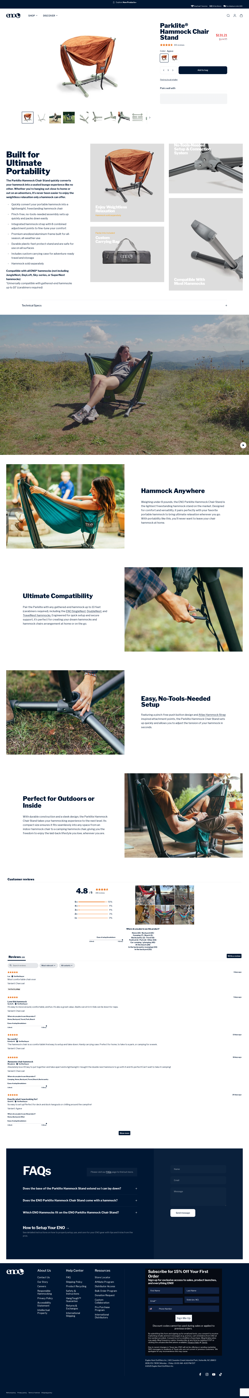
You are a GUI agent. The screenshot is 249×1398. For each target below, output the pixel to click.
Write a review (234, 956)
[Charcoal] (174, 58)
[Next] (145, 66)
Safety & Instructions (72, 1292)
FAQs (108, 1172)
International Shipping (73, 1314)
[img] (217, 6)
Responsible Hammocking (44, 1292)
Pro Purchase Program (102, 1309)
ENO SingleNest (76, 611)
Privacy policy (22, 1393)
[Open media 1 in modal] (87, 66)
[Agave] (164, 58)
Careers (41, 1286)
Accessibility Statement (44, 1304)
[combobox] (153, 1309)
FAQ (68, 1277)
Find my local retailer (169, 80)
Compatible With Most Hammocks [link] (189, 281)
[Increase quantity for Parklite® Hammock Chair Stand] (173, 70)
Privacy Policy (45, 1298)
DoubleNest (94, 611)
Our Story (42, 1282)
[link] (111, 209)
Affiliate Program (104, 1282)
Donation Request (105, 1295)
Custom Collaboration (102, 1301)
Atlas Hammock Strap (212, 714)
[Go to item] (27, 117)
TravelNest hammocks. (37, 615)
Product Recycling (76, 1286)
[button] (145, 895)
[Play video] (124, 385)
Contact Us (43, 1277)
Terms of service (34, 1393)
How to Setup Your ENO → (46, 1227)
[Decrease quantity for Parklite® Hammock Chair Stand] (163, 70)
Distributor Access (105, 1286)
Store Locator (102, 1277)
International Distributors (102, 1316)
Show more (124, 1133)
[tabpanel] (124, 1050)
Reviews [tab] (17, 957)
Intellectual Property (43, 1311)
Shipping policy (46, 1393)
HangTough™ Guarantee (73, 1300)
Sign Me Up (184, 1318)
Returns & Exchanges (72, 1307)
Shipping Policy (74, 1282)
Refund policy (11, 1393)
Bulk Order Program (106, 1291)
